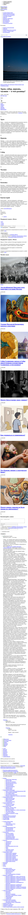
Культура (5, 840)
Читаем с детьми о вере (8, 31)
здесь (5, 230)
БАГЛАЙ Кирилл (8, 208)
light (1, 95)
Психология (5, 832)
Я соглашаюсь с (10, 234)
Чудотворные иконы (10, 801)
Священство (8, 898)
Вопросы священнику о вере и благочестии (15, 876)
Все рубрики (6, 22)
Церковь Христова (7, 903)
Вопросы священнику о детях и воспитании (15, 809)
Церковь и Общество (7, 905)
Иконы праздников (10, 799)
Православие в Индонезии (12, 860)
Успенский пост (9, 871)
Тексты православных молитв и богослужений (13, 906)
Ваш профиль (6, 3)
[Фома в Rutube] (5, 745)
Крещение (8, 891)
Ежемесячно (12, 227)
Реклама (5, 750)
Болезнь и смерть (9, 833)
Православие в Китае (10, 861)
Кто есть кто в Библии (11, 781)
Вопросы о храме (9, 889)
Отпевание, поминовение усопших (13, 895)
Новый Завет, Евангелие (11, 779)
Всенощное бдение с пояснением (13, 902)
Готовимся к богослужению (9, 899)
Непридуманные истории (9, 13)
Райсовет (5, 28)
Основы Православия (8, 12)
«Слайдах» (20, 112)
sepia (6, 95)
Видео (4, 866)
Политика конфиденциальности (10, 770)
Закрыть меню (4, 8)
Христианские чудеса (10, 823)
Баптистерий (3, 109)
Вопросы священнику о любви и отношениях (16, 887)
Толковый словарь (10, 849)
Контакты (5, 751)
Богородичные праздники (11, 794)
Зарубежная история (10, 830)
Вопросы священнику (8, 18)
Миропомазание (9, 896)
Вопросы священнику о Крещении (13, 885)
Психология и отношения (9, 15)
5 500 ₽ (2, 224)
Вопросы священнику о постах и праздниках (16, 795)
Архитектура (9, 841)
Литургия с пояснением (11, 901)
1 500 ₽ (2, 223)
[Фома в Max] (4, 746)
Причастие (8, 892)
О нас (4, 748)
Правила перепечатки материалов (10, 771)
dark (3, 95)
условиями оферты (13, 234)
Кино (7, 847)
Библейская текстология (11, 783)
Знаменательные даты (10, 827)
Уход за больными (10, 834)
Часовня (2, 107)
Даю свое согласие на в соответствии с (14, 236)
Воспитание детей (7, 806)
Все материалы (6, 20)
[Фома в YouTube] (5, 743)
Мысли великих (9, 850)
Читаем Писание (9, 785)
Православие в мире (7, 852)
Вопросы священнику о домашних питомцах (16, 879)
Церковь (2, 104)
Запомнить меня (5, 531)
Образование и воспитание (9, 816)
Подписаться (15, 763)
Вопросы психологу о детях (12, 813)
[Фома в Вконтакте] (6, 739)
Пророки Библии (9, 784)
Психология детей (10, 808)
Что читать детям (9, 811)
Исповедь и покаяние (10, 894)
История (5, 826)
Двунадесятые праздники (11, 792)
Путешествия (6, 818)
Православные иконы (8, 797)
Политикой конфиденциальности (15, 237)
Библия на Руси (9, 787)
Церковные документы (8, 904)
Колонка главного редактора (9, 815)
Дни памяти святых (10, 793)
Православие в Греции (11, 856)
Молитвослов (6, 19)
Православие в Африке (11, 854)
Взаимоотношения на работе (12, 839)
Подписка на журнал (7, 23)
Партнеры (5, 755)
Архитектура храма (10, 804)
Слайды (5, 216)
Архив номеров (6, 756)
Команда (5, 753)
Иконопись (8, 843)
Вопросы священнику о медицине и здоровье (16, 888)
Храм (2, 103)
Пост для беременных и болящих (13, 874)
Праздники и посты (7, 868)
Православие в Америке (11, 853)
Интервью (5, 862)
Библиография (9, 788)
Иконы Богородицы (10, 798)
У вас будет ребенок (10, 812)
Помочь (5, 6)
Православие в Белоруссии (12, 855)
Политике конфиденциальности (13, 913)
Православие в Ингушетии (12, 859)
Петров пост (8, 872)
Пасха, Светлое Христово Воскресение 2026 (16, 791)
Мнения (5, 863)
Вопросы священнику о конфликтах (14, 884)
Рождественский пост (10, 869)
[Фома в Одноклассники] (7, 740)
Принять (23, 913)
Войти (9, 36)
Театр (7, 848)
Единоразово (5, 227)
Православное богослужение (9, 30)
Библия (4, 778)
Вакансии (5, 754)
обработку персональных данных (19, 235)
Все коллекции (6, 32)
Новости (5, 17)
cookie (15, 772)
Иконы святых (9, 800)
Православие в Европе (11, 857)
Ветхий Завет (9, 780)
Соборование (9, 897)
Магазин (5, 749)
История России (9, 829)
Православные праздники (9, 790)
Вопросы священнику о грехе (12, 881)
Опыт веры (8, 822)
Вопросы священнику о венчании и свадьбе (15, 877)
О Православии (9, 825)
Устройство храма (4, 85)
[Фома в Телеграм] (5, 741)
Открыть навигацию (7, 1)
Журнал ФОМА (4, 84)
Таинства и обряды (7, 890)
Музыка (7, 844)
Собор (2, 106)
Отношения (5, 814)
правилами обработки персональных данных (13, 766)
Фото (4, 864)
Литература (8, 842)
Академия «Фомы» (7, 16)
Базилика (3, 108)
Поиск (5, 4)
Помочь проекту (4, 233)
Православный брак (10, 837)
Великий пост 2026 (10, 870)
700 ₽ (2, 221)
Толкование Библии (10, 786)
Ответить (5, 719)
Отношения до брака (10, 836)
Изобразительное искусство (12, 846)
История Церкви (9, 828)
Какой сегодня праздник (8, 27)
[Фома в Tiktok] (5, 742)
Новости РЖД (6, 819)
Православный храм (19, 84)
